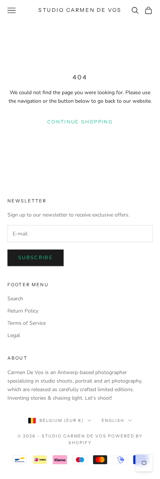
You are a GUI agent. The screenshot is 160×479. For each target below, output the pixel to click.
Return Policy (22, 310)
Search (15, 298)
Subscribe (35, 257)
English (113, 420)
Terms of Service (26, 323)
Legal (13, 335)
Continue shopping (80, 122)
